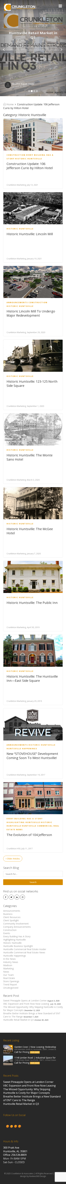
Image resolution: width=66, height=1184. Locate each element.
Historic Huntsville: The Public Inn (32, 602)
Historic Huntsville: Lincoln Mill (30, 234)
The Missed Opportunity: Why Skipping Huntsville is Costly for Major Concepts (26, 1091)
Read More (33, 60)
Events (6, 933)
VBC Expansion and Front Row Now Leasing (26, 1003)
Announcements (17, 302)
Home (10, 104)
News (6, 971)
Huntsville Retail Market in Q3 (18, 1019)
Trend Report (10, 984)
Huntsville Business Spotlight (18, 946)
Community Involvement (16, 923)
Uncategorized (10, 987)
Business (7, 913)
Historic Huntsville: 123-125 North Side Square (32, 383)
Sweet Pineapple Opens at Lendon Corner (25, 1000)
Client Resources (12, 917)
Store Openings (11, 981)
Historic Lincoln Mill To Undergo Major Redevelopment (31, 313)
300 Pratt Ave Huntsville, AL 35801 (15, 1149)
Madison (7, 965)
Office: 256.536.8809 (15, 1155)
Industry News (10, 962)
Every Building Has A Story (25, 818)
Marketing (8, 968)
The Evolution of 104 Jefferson (29, 835)
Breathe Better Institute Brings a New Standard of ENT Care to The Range (32, 1098)
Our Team (8, 974)
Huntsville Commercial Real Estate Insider (24, 949)
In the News (9, 958)
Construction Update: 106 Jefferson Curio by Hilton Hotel (30, 166)
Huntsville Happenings (22, 748)
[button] (5, 48)
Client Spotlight (11, 920)
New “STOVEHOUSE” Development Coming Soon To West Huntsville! (32, 756)
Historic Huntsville (28, 158)
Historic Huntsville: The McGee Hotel (30, 531)
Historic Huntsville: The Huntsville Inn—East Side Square (32, 678)
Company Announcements (17, 926)
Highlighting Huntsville (23, 822)
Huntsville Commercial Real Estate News (24, 952)
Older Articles (13, 858)
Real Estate (9, 978)
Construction (16, 155)
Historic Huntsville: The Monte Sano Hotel (30, 457)
